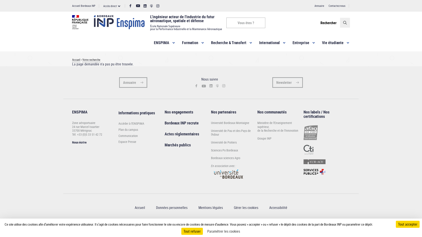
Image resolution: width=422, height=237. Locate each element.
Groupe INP (264, 138)
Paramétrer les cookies (223, 231)
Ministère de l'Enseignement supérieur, (274, 125)
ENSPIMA (161, 42)
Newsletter (284, 82)
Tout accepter (407, 224)
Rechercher (328, 22)
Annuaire (319, 5)
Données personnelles (171, 207)
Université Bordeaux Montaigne (230, 123)
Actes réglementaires (182, 133)
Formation (190, 42)
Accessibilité (278, 207)
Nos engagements (179, 112)
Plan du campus (128, 130)
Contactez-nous (337, 5)
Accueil (76, 60)
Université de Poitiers (224, 142)
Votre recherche (91, 60)
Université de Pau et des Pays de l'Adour (231, 133)
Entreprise (301, 42)
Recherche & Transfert (228, 42)
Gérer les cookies (246, 207)
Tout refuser (192, 231)
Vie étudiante (333, 42)
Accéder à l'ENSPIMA (131, 124)
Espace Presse (127, 142)
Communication (128, 136)
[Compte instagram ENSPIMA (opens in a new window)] (157, 6)
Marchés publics (178, 144)
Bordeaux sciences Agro (225, 158)
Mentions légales (210, 207)
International (269, 42)
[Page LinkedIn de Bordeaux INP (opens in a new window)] (145, 6)
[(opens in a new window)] (228, 181)
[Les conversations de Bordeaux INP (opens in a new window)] (151, 6)
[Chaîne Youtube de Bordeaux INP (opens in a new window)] (138, 5)
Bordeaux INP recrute (182, 123)
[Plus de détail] (382, 224)
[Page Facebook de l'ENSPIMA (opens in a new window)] (130, 6)
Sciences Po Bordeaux (224, 150)
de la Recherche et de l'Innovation (277, 130)
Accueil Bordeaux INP (83, 5)
